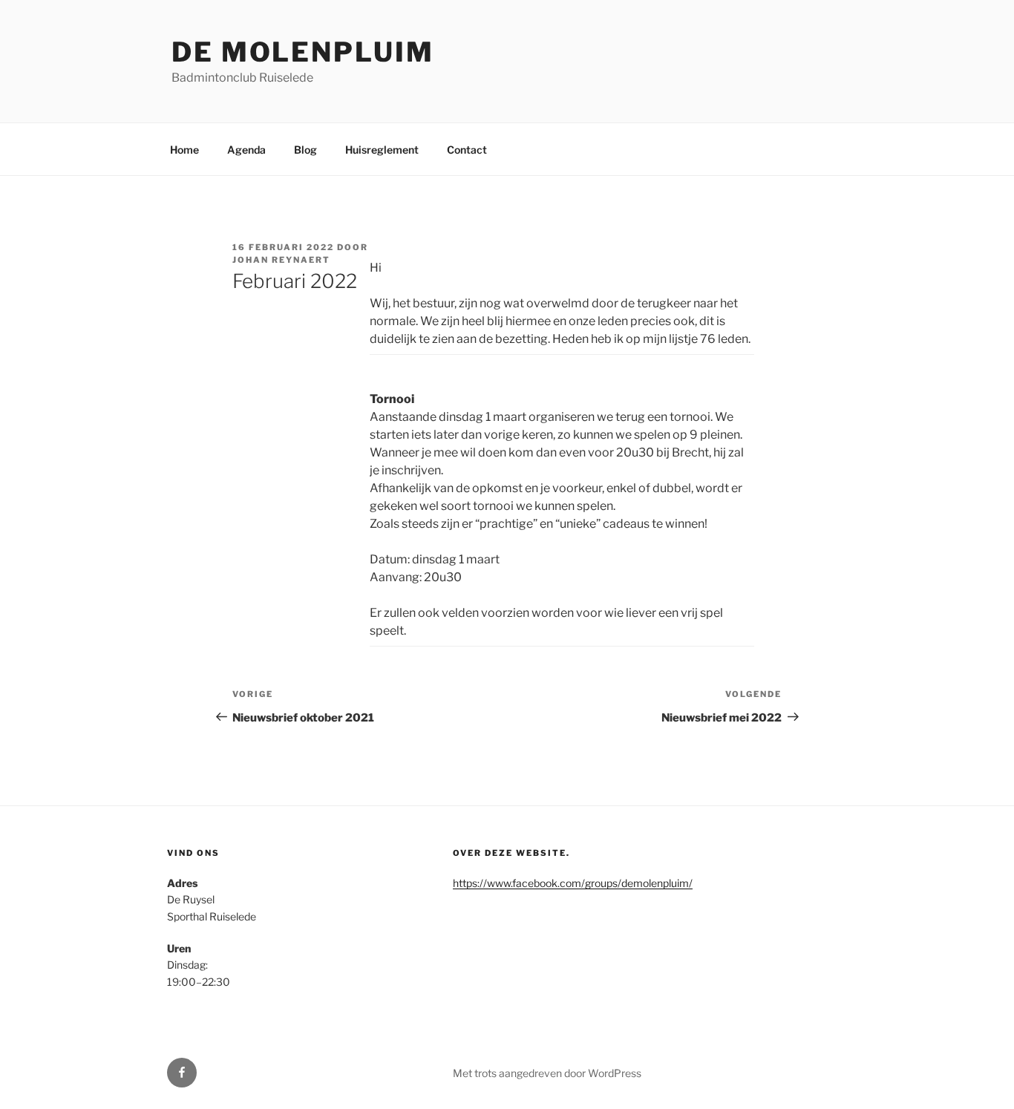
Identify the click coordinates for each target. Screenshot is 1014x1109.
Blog (305, 149)
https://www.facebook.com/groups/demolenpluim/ (573, 883)
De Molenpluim (302, 52)
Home (184, 149)
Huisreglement (382, 149)
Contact (467, 149)
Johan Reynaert (281, 260)
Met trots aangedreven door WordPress (547, 1073)
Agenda (246, 149)
